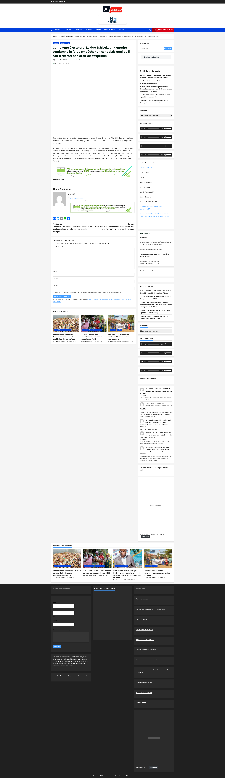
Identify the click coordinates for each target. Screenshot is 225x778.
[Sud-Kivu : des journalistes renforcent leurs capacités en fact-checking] (121, 323)
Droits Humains (65, 43)
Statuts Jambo (141, 703)
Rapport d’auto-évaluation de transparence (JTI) (152, 609)
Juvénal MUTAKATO (146, 168)
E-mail (55, 278)
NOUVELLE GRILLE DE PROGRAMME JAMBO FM (152, 534)
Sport (98, 30)
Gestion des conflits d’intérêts (146, 650)
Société (79, 30)
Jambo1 (56, 60)
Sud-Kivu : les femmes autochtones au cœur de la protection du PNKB (91, 337)
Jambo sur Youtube (165, 30)
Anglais (121, 30)
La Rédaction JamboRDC (60, 341)
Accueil (58, 30)
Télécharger (145, 536)
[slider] (168, 128)
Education (118, 566)
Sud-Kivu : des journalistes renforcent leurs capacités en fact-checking (120, 337)
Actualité (68, 30)
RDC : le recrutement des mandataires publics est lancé (156, 391)
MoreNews (118, 776)
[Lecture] (142, 128)
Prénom (55, 609)
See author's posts (77, 199)
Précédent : (72, 228)
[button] (52, 30)
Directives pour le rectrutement (146, 660)
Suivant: (114, 226)
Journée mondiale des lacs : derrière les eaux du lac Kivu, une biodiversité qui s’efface (64, 337)
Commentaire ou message (62, 630)
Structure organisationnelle (145, 639)
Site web (55, 285)
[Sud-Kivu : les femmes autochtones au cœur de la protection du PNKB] (94, 323)
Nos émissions (109, 30)
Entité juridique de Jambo (144, 629)
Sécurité (89, 30)
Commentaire (58, 246)
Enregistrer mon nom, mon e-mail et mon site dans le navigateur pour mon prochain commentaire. (88, 292)
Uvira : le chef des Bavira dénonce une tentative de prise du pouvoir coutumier (155, 422)
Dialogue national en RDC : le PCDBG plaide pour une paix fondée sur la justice (154, 449)
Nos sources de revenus (144, 692)
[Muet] (165, 128)
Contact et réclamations (61, 589)
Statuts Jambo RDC (141, 767)
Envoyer (57, 647)
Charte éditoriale (141, 619)
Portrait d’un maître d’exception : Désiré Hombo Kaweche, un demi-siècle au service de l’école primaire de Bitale (156, 89)
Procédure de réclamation (145, 682)
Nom (55, 271)
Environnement (66, 330)
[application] (156, 128)
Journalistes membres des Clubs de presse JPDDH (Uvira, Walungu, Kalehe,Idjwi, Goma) (154, 215)
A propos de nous (142, 599)
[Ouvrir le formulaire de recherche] (150, 30)
